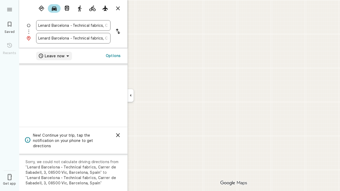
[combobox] (73, 25)
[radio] (41, 8)
